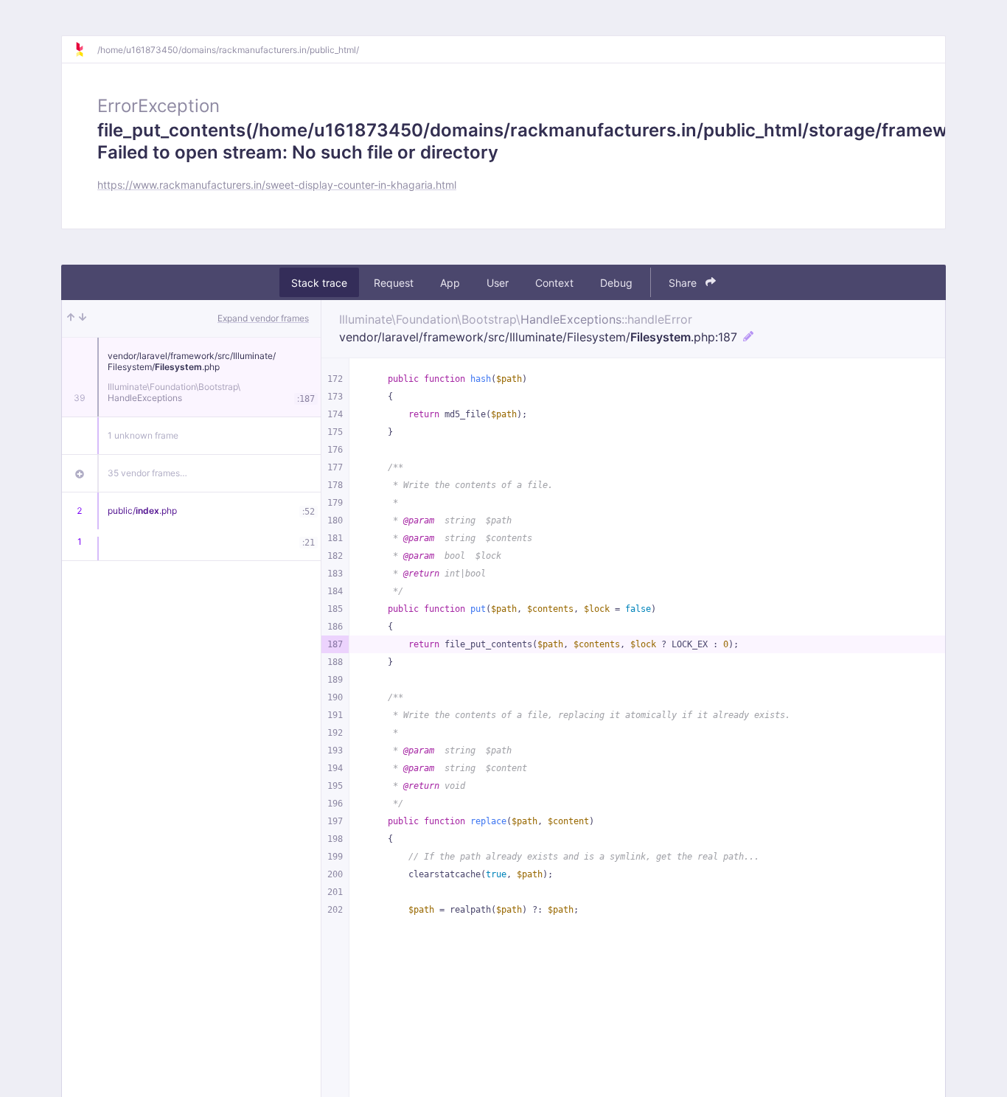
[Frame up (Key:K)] (70, 318)
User (498, 282)
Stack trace (319, 282)
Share (684, 282)
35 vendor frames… (147, 472)
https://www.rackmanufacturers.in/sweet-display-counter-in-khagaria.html (276, 184)
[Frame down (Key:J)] (82, 318)
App (450, 282)
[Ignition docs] (85, 49)
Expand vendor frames (263, 318)
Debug (616, 282)
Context (554, 282)
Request (394, 282)
